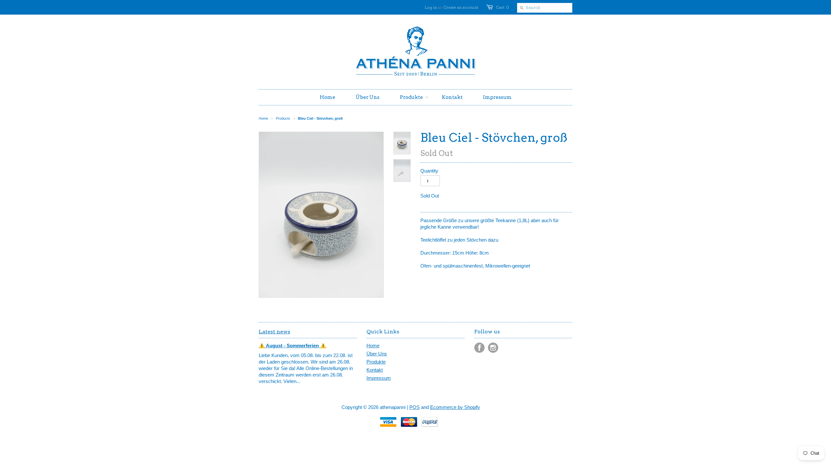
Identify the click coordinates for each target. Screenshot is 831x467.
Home (372, 345)
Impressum (378, 378)
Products (283, 118)
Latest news (274, 332)
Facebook (479, 347)
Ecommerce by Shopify (455, 407)
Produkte (376, 362)
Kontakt (374, 370)
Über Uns (376, 353)
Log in (431, 7)
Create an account (460, 7)
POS (414, 407)
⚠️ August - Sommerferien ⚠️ (292, 345)
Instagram (493, 347)
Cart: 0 (502, 7)
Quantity (429, 171)
